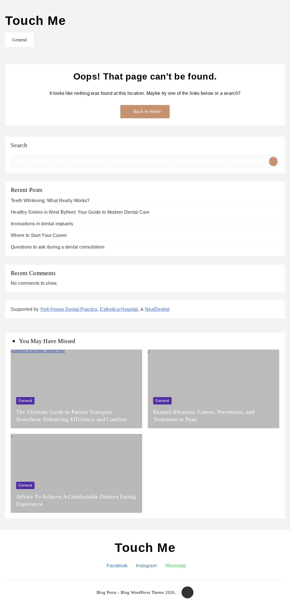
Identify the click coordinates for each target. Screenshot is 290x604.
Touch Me (35, 20)
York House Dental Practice (69, 309)
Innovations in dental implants (42, 223)
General (19, 39)
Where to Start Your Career (39, 235)
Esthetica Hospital (119, 309)
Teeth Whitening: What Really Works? (50, 200)
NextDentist (157, 309)
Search (19, 145)
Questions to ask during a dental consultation (58, 247)
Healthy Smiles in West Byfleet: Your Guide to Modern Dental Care (80, 212)
